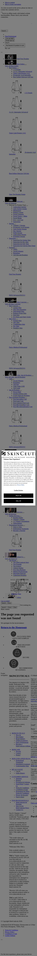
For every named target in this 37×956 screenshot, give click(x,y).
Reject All (18, 495)
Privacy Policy (20, 484)
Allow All (18, 500)
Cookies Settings (18, 490)
